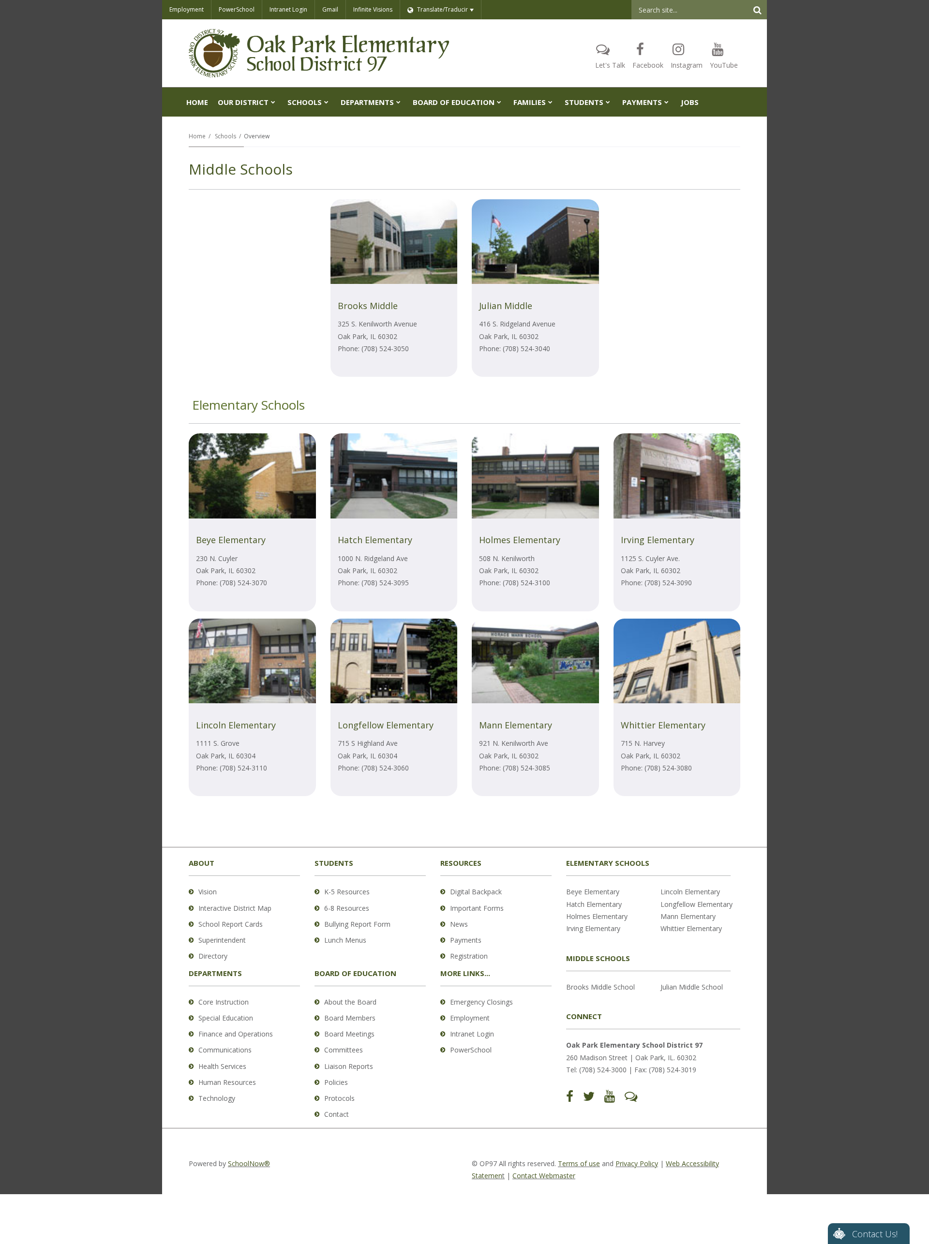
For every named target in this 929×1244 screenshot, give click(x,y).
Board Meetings (349, 1033)
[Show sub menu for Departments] (398, 102)
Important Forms (477, 908)
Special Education (225, 1017)
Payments (465, 940)
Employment (186, 9)
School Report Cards (230, 924)
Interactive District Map (234, 908)
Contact (336, 1114)
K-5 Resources (347, 891)
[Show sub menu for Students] (608, 102)
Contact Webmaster (543, 1175)
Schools (225, 136)
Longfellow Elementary (386, 725)
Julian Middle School (691, 987)
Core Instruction (223, 1002)
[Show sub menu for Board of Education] (499, 102)
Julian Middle (505, 305)
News (459, 924)
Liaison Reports (348, 1066)
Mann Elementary (515, 725)
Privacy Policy (636, 1163)
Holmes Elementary (519, 540)
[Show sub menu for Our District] (273, 102)
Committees (343, 1049)
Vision (207, 891)
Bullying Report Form (357, 924)
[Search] (757, 9)
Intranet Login (288, 9)
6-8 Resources (346, 908)
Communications (225, 1049)
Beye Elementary (231, 540)
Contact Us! (875, 1233)
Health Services (222, 1066)
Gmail (330, 9)
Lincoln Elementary (236, 725)
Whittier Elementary (663, 725)
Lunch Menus (345, 940)
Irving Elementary (657, 540)
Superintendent (222, 940)
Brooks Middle (368, 305)
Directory (212, 956)
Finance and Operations (235, 1033)
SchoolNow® (249, 1163)
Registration (469, 956)
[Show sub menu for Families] (550, 102)
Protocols (339, 1098)
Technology (216, 1098)
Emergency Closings (481, 1002)
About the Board (350, 1002)
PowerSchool (237, 9)
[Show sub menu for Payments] (666, 102)
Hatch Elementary (375, 540)
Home (197, 136)
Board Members (349, 1017)
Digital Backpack (476, 891)
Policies (336, 1082)
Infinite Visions (372, 9)
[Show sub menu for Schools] (326, 102)
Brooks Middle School (600, 987)
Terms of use (579, 1163)
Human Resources (227, 1082)
